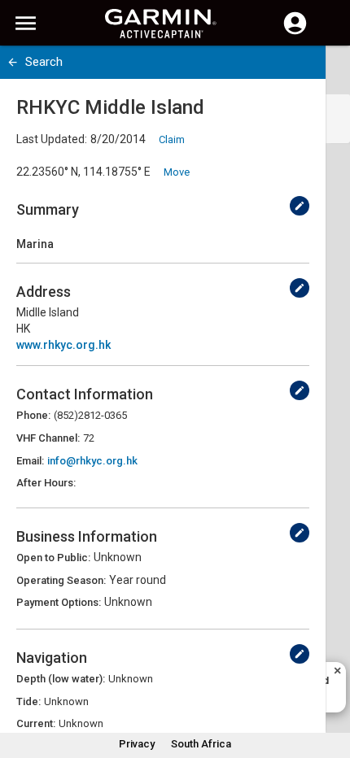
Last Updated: (51, 139)
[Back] (12, 62)
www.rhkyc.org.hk (63, 344)
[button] (329, 684)
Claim (172, 139)
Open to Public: (53, 557)
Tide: (28, 701)
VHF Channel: (48, 438)
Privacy (137, 744)
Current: (35, 723)
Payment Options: (58, 602)
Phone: (33, 415)
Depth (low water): (60, 679)
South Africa (201, 744)
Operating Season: (61, 580)
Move (177, 172)
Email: (30, 461)
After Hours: (46, 483)
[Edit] (299, 206)
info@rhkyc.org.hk (92, 461)
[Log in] (295, 32)
